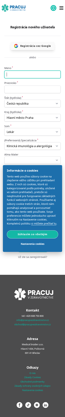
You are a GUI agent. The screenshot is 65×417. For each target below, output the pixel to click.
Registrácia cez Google (35, 46)
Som (7, 126)
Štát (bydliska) (13, 98)
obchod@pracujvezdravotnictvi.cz (32, 324)
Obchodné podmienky (32, 381)
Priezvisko (11, 83)
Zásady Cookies (32, 377)
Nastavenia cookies (32, 390)
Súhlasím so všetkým (32, 234)
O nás (32, 373)
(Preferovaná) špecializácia (21, 140)
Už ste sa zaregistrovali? (32, 257)
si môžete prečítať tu (43, 223)
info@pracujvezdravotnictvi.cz (32, 320)
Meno (8, 68)
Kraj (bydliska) (13, 112)
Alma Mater (11, 154)
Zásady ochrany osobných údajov (32, 385)
